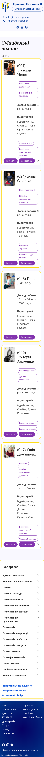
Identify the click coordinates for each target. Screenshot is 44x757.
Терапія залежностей (15, 675)
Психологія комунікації (15, 633)
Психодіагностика (13, 599)
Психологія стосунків (15, 645)
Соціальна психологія (15, 669)
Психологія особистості (16, 639)
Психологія (9, 627)
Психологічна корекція (15, 612)
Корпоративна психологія (17, 581)
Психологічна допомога (16, 605)
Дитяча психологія (13, 575)
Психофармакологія (14, 657)
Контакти (10, 161)
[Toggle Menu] (39, 34)
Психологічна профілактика (10, 620)
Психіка (7, 587)
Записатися (26, 161)
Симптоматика (11, 663)
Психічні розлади (12, 593)
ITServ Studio (23, 755)
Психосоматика (11, 651)
